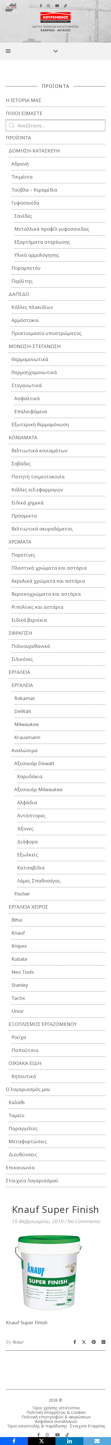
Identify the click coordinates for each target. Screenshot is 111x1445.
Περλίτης (22, 281)
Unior (17, 1011)
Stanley (19, 985)
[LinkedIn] (69, 1441)
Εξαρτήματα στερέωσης (42, 242)
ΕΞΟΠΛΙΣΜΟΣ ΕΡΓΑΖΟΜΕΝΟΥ (43, 1024)
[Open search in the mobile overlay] (55, 125)
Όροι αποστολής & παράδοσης (37, 1426)
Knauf (18, 933)
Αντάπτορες (31, 815)
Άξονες (25, 828)
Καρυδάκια (29, 776)
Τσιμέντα (22, 176)
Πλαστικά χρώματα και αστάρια (49, 568)
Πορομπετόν (25, 268)
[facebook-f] (39, 1435)
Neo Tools (22, 972)
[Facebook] (14, 1441)
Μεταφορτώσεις (28, 1141)
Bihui (16, 919)
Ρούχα (18, 1037)
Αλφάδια (27, 802)
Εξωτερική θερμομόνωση (40, 424)
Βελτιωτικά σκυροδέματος (42, 528)
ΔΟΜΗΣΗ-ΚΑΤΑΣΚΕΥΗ (34, 150)
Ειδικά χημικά (27, 502)
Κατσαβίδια (31, 867)
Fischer (22, 893)
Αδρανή (20, 163)
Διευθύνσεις (23, 1154)
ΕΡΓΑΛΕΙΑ (19, 672)
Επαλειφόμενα (30, 411)
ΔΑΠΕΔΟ (19, 294)
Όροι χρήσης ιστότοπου (56, 1407)
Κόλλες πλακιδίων (32, 307)
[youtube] (58, 1435)
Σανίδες (23, 216)
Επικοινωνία (20, 1167)
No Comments (83, 1221)
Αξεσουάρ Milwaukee (38, 789)
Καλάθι (17, 1102)
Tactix (18, 998)
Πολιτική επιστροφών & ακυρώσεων (56, 1416)
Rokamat (24, 698)
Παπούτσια (24, 1050)
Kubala (19, 959)
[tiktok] (67, 1435)
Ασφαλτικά (27, 398)
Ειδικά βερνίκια (29, 620)
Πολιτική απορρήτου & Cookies (56, 1412)
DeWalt (22, 711)
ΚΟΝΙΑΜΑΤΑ (23, 437)
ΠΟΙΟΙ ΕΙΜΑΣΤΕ (24, 113)
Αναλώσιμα (24, 750)
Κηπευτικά (23, 1076)
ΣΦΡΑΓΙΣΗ (20, 633)
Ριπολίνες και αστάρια (37, 607)
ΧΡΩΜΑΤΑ (20, 541)
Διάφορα (27, 841)
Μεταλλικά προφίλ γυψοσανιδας (51, 229)
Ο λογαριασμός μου (28, 1089)
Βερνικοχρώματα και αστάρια (46, 594)
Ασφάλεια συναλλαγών (56, 1421)
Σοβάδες (21, 463)
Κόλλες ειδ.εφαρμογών (37, 489)
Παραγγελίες (23, 1128)
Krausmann (27, 737)
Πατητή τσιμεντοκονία (38, 476)
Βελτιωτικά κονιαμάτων (39, 450)
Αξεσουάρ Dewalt (34, 763)
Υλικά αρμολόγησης (36, 255)
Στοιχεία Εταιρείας (87, 1426)
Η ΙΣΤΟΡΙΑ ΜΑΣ (23, 100)
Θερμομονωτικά (29, 359)
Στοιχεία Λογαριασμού (32, 1180)
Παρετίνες (23, 554)
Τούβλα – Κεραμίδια (34, 189)
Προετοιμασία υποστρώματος (46, 333)
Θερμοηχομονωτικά (34, 372)
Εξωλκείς (27, 854)
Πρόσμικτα (24, 515)
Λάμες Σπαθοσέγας (39, 880)
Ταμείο (16, 1115)
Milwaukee (26, 724)
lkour (18, 1342)
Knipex (19, 946)
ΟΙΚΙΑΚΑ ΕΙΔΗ (25, 1063)
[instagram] (48, 1435)
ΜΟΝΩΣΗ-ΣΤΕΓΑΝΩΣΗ (35, 346)
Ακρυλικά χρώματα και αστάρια (48, 581)
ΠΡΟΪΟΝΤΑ (18, 137)
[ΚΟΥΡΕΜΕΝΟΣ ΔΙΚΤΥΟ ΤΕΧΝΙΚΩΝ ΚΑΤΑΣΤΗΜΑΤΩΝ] (55, 21)
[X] (42, 1441)
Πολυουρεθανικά (30, 646)
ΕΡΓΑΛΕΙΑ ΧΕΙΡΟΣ (28, 906)
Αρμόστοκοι (25, 320)
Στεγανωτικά (26, 385)
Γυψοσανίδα (25, 203)
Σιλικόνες (22, 659)
